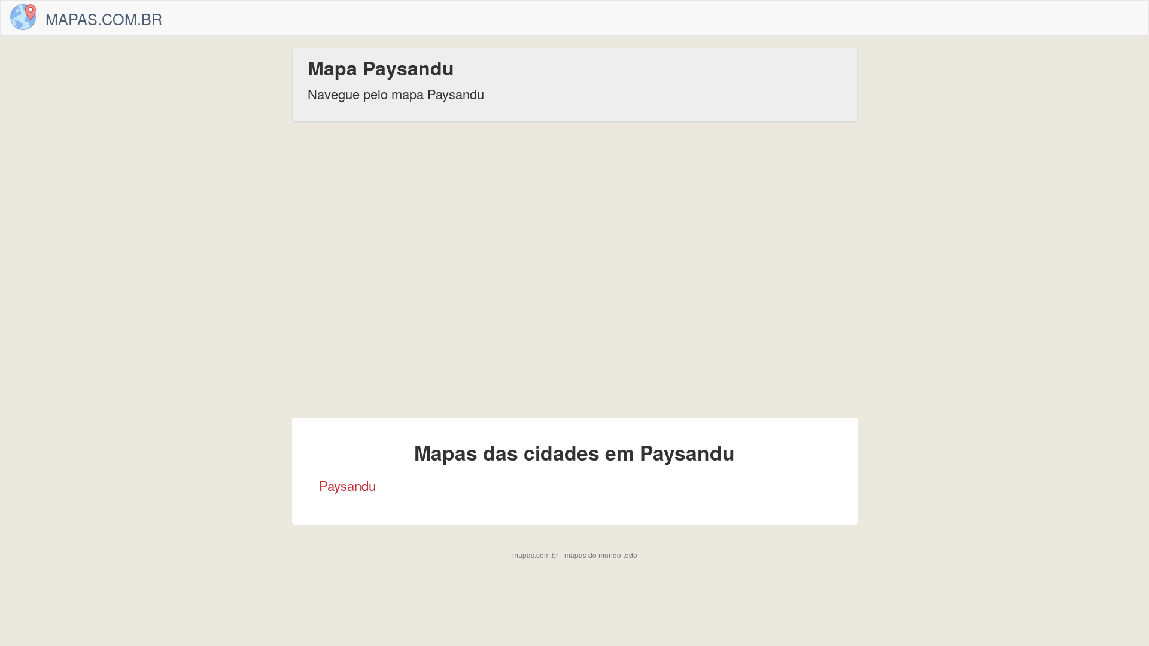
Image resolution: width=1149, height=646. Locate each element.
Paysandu (347, 485)
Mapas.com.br (103, 18)
